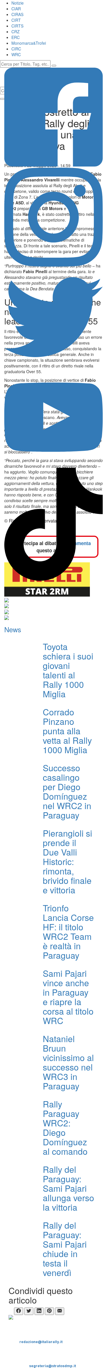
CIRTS (17, 26)
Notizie (17, 3)
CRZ (15, 31)
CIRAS (17, 14)
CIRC (16, 49)
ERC (15, 37)
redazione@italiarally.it (40, 1342)
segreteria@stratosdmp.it (52, 1366)
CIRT (16, 20)
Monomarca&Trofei (28, 43)
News (12, 629)
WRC (16, 54)
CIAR (16, 8)
